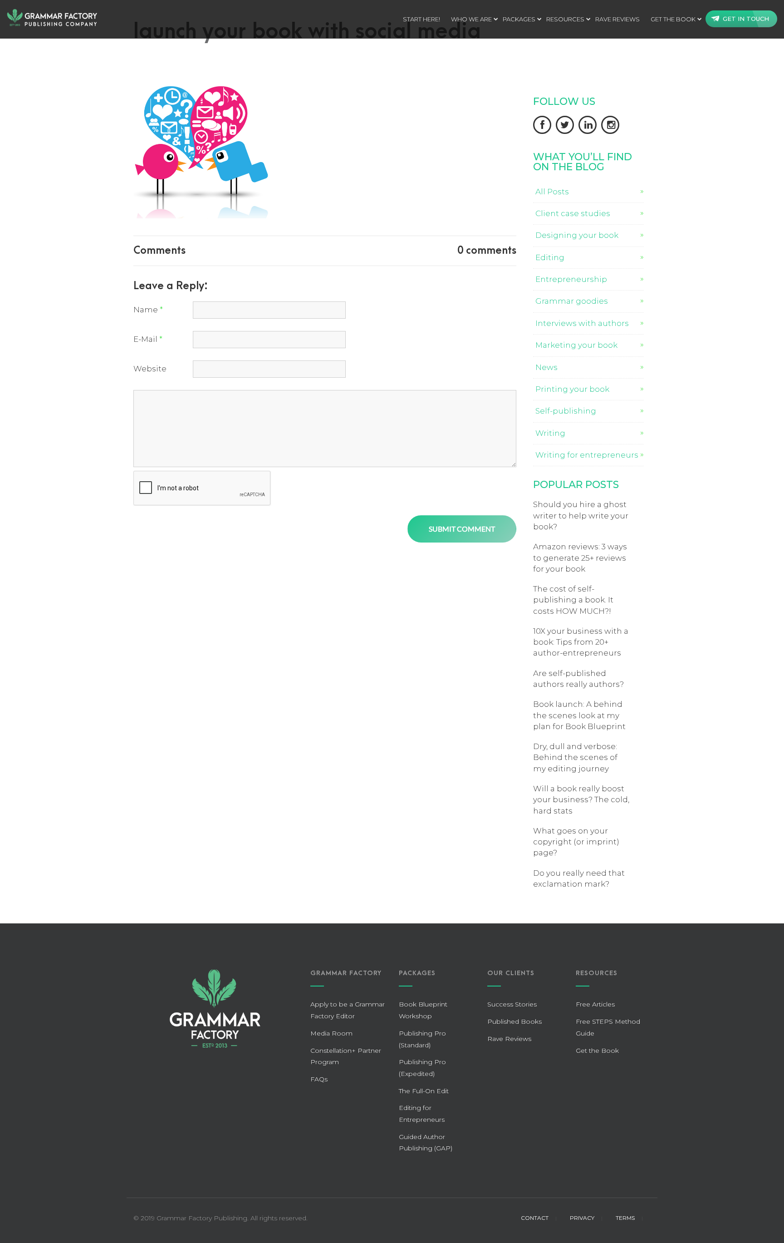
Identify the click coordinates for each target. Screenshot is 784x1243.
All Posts (552, 191)
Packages (519, 19)
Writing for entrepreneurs (586, 454)
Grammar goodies (571, 301)
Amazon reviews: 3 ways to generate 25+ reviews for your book (580, 557)
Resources (565, 19)
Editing (549, 257)
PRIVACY (582, 1217)
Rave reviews (617, 19)
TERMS (625, 1217)
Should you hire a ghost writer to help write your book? (580, 515)
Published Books (514, 1021)
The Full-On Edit (424, 1091)
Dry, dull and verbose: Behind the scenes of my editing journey (575, 757)
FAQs (319, 1079)
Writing (550, 433)
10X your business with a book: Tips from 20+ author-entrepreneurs (580, 642)
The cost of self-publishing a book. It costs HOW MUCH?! (573, 600)
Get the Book (673, 19)
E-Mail (147, 339)
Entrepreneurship (571, 279)
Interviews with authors (582, 323)
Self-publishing (565, 410)
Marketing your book (576, 345)
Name (148, 309)
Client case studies (572, 213)
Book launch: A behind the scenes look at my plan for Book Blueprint (579, 715)
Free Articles (595, 1004)
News (546, 367)
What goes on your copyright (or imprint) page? (576, 842)
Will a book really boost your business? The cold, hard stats (581, 799)
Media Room (331, 1033)
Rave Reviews (509, 1039)
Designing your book (576, 235)
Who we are (471, 19)
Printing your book (572, 389)
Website (150, 368)
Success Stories (512, 1004)
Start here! (421, 19)
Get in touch (746, 18)
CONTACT (535, 1217)
